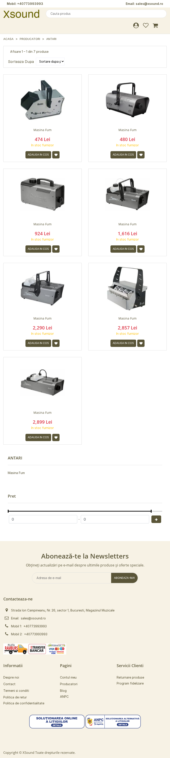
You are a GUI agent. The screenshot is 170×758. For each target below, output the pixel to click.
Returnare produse (130, 677)
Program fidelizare (130, 683)
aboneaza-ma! (124, 577)
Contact (9, 684)
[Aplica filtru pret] (156, 519)
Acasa (8, 39)
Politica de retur (15, 697)
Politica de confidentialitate (23, 703)
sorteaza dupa (21, 61)
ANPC (64, 696)
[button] (57, 721)
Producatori (30, 39)
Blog (63, 690)
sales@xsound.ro (149, 4)
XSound (28, 752)
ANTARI (51, 39)
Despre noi (11, 677)
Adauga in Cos (38, 154)
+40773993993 (30, 4)
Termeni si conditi (16, 690)
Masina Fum (16, 473)
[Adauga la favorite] (56, 154)
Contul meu (68, 677)
